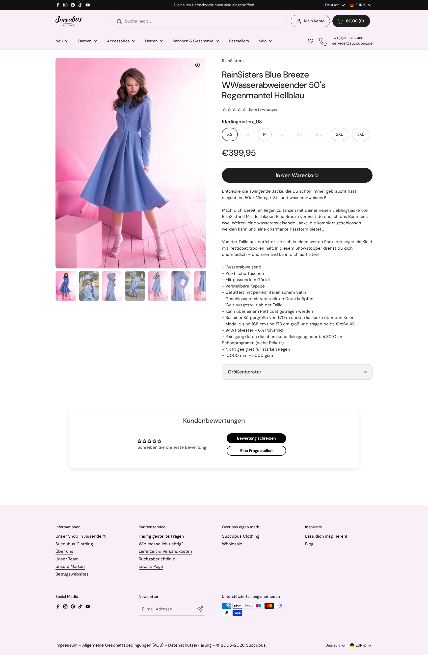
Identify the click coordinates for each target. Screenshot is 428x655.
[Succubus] (68, 21)
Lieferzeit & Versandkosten (165, 551)
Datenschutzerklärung (190, 645)
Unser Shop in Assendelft (80, 536)
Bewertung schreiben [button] (256, 438)
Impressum (66, 645)
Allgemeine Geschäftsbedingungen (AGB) (122, 645)
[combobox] (199, 21)
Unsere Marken (70, 566)
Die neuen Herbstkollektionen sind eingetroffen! (214, 5)
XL (299, 134)
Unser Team (67, 559)
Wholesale (232, 544)
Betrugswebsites (72, 574)
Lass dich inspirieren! (326, 536)
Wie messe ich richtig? (161, 544)
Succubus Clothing (74, 544)
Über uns (64, 551)
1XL (319, 134)
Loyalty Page (151, 566)
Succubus (256, 645)
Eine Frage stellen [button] (256, 450)
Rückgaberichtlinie (157, 559)
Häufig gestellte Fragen (161, 536)
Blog (309, 544)
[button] (351, 21)
